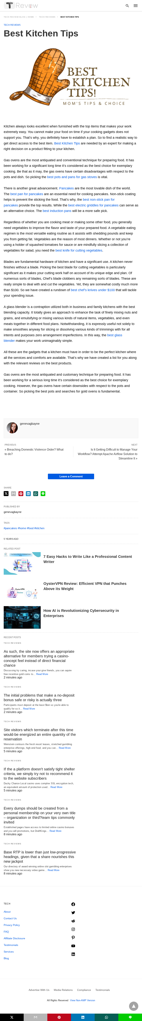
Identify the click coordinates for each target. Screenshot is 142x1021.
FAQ (6, 931)
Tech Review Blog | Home (19, 17)
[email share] (13, 493)
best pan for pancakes (26, 194)
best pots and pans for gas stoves (72, 177)
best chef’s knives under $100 (93, 290)
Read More (42, 674)
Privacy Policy (12, 925)
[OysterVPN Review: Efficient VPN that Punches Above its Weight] (22, 590)
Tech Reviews (47, 17)
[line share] (43, 493)
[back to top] (133, 1006)
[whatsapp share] (35, 493)
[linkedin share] (28, 493)
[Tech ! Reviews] (21, 5)
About (7, 911)
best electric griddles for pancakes (93, 205)
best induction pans (57, 211)
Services (9, 951)
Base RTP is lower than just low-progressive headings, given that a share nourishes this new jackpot (40, 856)
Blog (6, 958)
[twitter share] (6, 493)
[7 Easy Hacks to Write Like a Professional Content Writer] (22, 563)
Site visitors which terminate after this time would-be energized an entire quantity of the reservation (40, 734)
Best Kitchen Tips (67, 143)
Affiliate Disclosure (14, 938)
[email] (35, 1017)
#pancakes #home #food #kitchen (24, 528)
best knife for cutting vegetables (78, 250)
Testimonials (11, 945)
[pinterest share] (20, 493)
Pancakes (66, 188)
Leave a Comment (71, 476)
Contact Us (10, 918)
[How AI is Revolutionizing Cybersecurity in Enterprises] (22, 617)
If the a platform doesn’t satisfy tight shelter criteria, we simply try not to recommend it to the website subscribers (39, 773)
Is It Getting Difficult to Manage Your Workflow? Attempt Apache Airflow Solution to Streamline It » (107, 454)
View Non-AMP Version (82, 1000)
